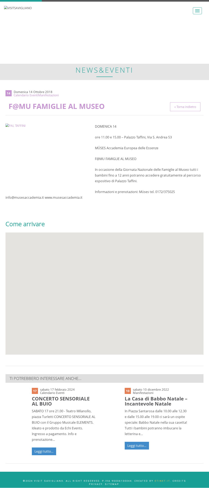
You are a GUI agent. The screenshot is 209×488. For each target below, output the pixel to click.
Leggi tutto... (43, 451)
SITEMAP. (112, 484)
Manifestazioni (48, 95)
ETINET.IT (162, 481)
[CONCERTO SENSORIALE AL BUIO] (17, 400)
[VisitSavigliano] (18, 8)
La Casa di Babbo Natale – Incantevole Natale (156, 401)
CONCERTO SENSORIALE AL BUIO (61, 401)
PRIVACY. (96, 484)
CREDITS (179, 481)
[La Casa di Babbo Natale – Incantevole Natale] (110, 399)
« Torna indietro (185, 107)
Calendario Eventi (26, 95)
